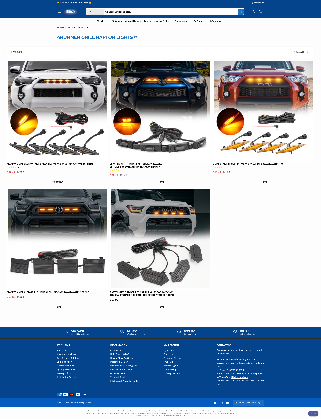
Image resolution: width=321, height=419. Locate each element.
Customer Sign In (172, 358)
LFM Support (199, 21)
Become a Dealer (119, 361)
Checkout (168, 354)
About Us (61, 350)
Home (62, 27)
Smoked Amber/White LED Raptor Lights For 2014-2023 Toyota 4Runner (50, 164)
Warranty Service (65, 365)
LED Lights (100, 21)
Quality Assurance (66, 369)
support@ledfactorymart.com (241, 359)
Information (216, 21)
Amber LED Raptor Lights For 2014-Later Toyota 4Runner (248, 164)
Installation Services (67, 377)
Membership (170, 369)
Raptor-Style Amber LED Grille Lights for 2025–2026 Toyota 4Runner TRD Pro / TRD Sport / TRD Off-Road (142, 293)
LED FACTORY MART (70, 403)
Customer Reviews (66, 354)
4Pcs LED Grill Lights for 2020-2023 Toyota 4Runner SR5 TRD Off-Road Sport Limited (136, 165)
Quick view (57, 182)
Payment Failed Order (121, 369)
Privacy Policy (64, 373)
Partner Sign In (171, 365)
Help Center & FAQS (120, 354)
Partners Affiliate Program (123, 365)
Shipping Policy (64, 361)
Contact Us (115, 350)
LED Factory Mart (239, 377)
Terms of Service (118, 377)
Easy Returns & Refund (68, 358)
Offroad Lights (132, 21)
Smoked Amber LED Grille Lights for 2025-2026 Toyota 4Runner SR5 (48, 292)
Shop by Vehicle (162, 21)
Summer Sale (181, 21)
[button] (59, 11)
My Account (259, 2)
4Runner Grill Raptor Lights (77, 27)
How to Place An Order (121, 358)
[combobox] (174, 11)
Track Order (169, 361)
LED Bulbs (115, 21)
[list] (160, 333)
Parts (146, 21)
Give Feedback (117, 373)
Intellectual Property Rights (124, 380)
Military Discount (172, 373)
